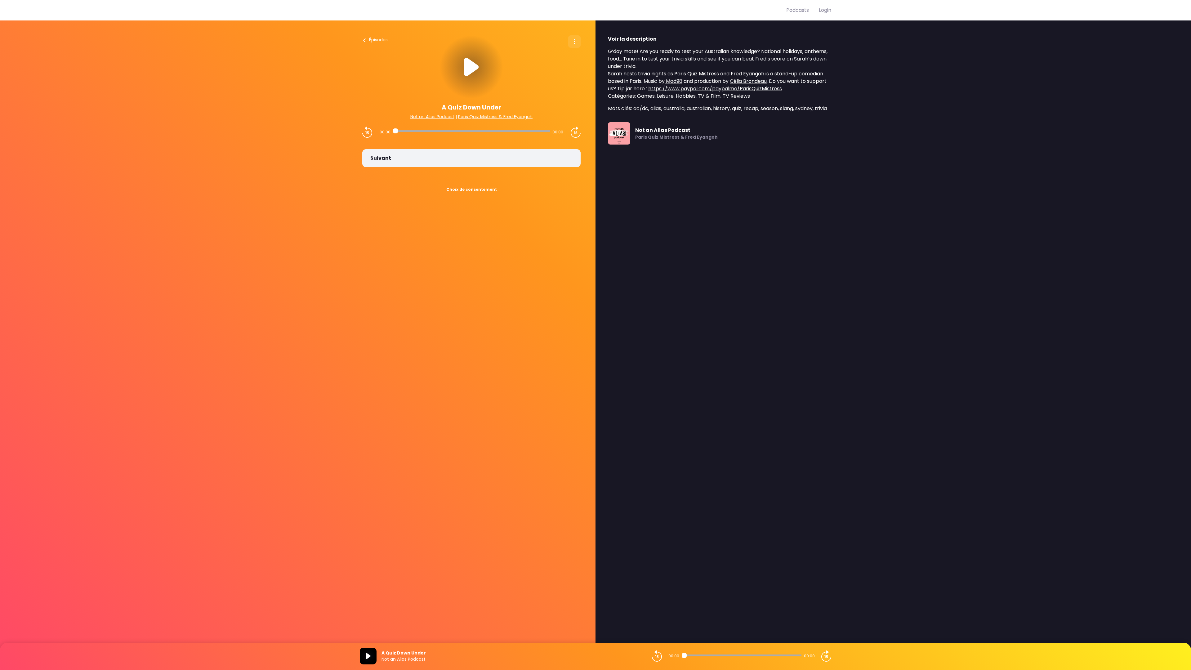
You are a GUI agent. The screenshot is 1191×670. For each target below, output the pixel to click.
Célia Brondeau (748, 81)
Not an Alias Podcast (432, 117)
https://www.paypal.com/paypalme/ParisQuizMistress (715, 88)
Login (825, 10)
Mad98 (673, 81)
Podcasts (797, 10)
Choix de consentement (471, 189)
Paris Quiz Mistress (696, 73)
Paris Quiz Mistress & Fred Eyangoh (495, 117)
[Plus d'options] (574, 41)
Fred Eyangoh (746, 73)
